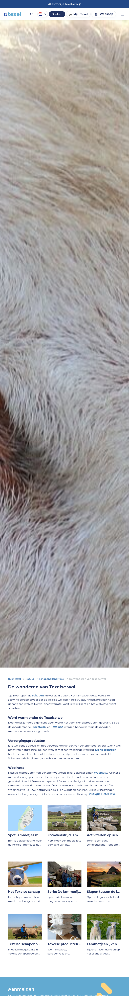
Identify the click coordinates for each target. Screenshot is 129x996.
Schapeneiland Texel (51, 678)
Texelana (57, 727)
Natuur (30, 678)
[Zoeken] (31, 14)
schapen (38, 695)
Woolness (100, 772)
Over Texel (14, 678)
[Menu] (123, 14)
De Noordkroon (105, 749)
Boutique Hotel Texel (102, 794)
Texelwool (40, 727)
